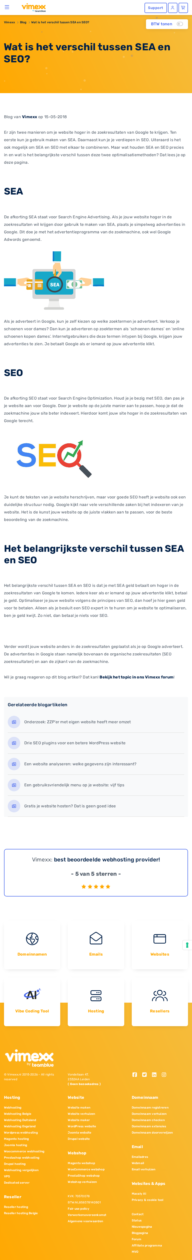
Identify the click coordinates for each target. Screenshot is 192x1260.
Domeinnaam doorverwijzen (152, 1132)
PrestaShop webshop (84, 1175)
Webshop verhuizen (82, 1182)
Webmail (138, 1163)
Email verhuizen (144, 1169)
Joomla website (79, 1132)
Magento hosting (16, 1139)
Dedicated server (17, 1182)
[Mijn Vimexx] (173, 8)
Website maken (79, 1107)
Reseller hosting (16, 1207)
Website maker (79, 1120)
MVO (135, 1251)
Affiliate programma (147, 1245)
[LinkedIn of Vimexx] (156, 1075)
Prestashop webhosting (21, 1157)
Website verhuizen (81, 1114)
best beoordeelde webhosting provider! (107, 859)
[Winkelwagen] (183, 8)
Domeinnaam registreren (150, 1107)
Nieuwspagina (142, 1226)
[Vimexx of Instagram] (165, 1075)
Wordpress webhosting (21, 1132)
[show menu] (7, 7)
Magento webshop (81, 1163)
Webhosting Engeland (20, 1126)
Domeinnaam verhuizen (149, 1114)
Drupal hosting (15, 1164)
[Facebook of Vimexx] (137, 1075)
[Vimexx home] (31, 7)
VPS (7, 1176)
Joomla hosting (15, 1145)
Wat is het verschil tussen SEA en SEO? (60, 22)
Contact (138, 1214)
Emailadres (140, 1157)
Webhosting (12, 1107)
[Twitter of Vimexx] (146, 1075)
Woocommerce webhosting (24, 1151)
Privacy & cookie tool (148, 1200)
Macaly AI (139, 1193)
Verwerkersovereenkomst (87, 1215)
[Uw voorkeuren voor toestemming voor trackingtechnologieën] (187, 945)
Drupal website (79, 1139)
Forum (136, 1239)
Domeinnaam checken (148, 1120)
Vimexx (9, 22)
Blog (23, 22)
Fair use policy (78, 1208)
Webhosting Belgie (17, 1114)
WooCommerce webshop (86, 1169)
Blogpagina (140, 1233)
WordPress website (82, 1126)
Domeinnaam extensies (149, 1126)
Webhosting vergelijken (21, 1170)
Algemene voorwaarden (85, 1221)
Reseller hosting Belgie (21, 1213)
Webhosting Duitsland (20, 1120)
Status (137, 1220)
